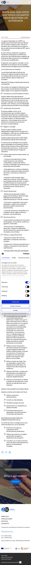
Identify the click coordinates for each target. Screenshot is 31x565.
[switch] (27, 287)
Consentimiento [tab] (6, 257)
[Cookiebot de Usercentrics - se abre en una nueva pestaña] (23, 254)
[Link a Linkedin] (10, 453)
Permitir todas (15, 302)
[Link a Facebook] (2, 453)
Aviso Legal (4, 555)
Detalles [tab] (14, 257)
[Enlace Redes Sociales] (20, 563)
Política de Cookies (6, 559)
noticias (4, 521)
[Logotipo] (5, 3)
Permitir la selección (15, 306)
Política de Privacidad (7, 557)
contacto (5, 523)
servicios (5, 516)
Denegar (15, 310)
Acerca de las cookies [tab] (23, 257)
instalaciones (6, 519)
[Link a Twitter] (6, 453)
